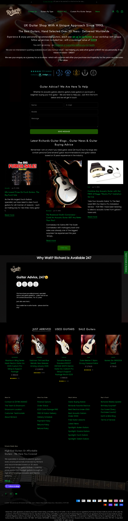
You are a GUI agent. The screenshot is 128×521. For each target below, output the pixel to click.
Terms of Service (108, 420)
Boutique (48, 211)
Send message (64, 131)
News (97, 11)
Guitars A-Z (61, 11)
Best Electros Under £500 (79, 409)
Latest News (73, 423)
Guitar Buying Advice (76, 402)
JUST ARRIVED (42, 329)
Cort (89, 187)
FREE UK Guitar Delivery (46, 413)
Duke (88, 357)
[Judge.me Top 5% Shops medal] (85, 73)
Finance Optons (44, 402)
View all (64, 248)
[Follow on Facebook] (6, 494)
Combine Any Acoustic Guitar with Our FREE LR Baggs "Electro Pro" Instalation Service (104, 194)
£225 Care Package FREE (47, 409)
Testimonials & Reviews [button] (126, 262)
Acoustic (7, 188)
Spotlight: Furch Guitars (78, 435)
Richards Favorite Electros (79, 405)
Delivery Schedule (44, 417)
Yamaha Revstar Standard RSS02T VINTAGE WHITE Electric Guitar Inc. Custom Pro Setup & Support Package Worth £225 (64, 367)
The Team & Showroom (15, 405)
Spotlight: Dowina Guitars (79, 431)
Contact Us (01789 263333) (16, 402)
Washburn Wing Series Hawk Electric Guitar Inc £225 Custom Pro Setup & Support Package (15, 366)
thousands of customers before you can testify (74, 45)
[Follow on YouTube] (16, 494)
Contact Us (32, 11)
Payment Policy (43, 421)
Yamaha (64, 357)
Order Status (42, 405)
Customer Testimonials (15, 413)
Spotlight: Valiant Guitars (78, 439)
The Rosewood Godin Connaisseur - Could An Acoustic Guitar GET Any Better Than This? (63, 217)
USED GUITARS (65, 329)
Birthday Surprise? (108, 405)
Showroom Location (13, 409)
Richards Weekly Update (111, 402)
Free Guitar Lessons (76, 420)
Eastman (39, 357)
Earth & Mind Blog (108, 416)
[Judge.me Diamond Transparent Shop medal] (59, 73)
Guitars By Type (47, 11)
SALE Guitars (87, 329)
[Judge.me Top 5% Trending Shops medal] (93, 73)
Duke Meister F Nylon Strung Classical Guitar (88, 361)
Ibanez (113, 357)
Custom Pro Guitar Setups (80, 11)
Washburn (15, 357)
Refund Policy (42, 428)
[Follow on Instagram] (11, 494)
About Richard (11, 417)
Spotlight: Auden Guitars (78, 427)
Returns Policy (43, 424)
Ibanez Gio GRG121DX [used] (113, 361)
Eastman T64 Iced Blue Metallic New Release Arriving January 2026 (39, 363)
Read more (9, 215)
